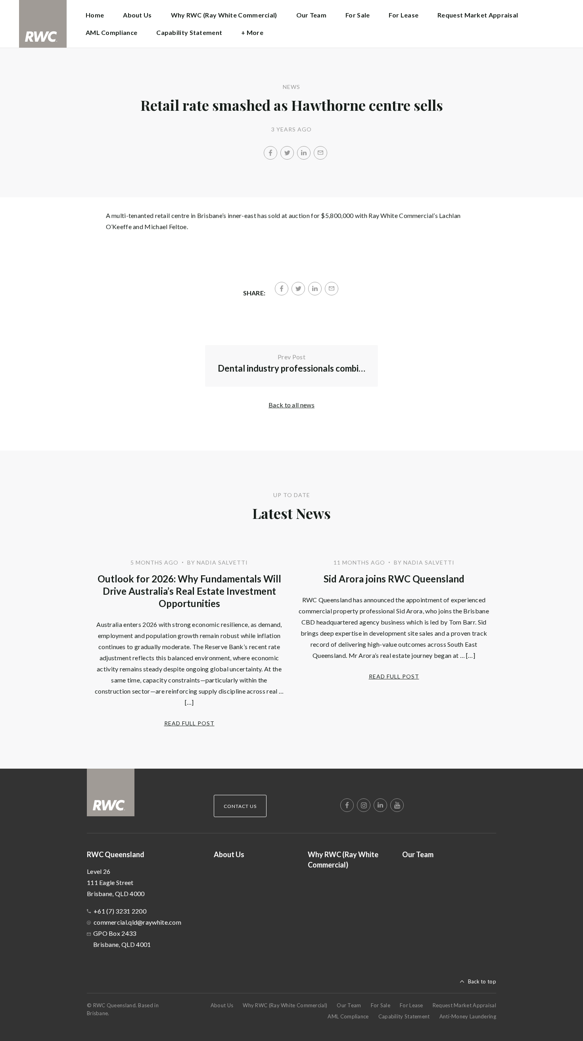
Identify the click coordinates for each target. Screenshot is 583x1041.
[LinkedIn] (304, 153)
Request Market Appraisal (477, 15)
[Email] (320, 153)
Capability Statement (189, 32)
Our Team (311, 15)
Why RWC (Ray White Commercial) (224, 15)
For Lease (403, 15)
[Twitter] (287, 153)
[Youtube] (397, 805)
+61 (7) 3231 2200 (120, 911)
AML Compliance (111, 32)
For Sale (357, 15)
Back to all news (291, 405)
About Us (137, 15)
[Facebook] (270, 153)
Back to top (482, 981)
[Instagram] (363, 805)
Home (95, 15)
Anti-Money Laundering (467, 1016)
